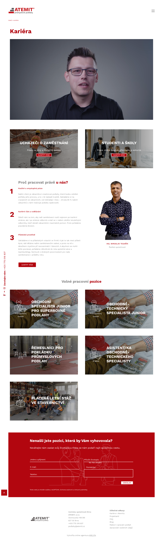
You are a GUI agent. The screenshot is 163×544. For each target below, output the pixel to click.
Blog (111, 522)
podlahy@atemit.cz (76, 526)
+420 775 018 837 (4, 260)
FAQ (111, 519)
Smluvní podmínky (80, 490)
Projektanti (114, 516)
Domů (10, 20)
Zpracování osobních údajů (121, 528)
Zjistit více (44, 155)
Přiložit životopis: (91, 460)
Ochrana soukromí (66, 490)
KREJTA (92, 535)
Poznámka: (91, 467)
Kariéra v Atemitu (117, 513)
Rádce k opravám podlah (120, 525)
